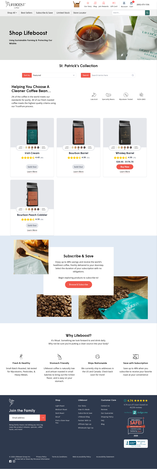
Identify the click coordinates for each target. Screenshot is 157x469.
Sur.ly (139, 431)
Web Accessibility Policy (82, 457)
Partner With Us (84, 420)
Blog (103, 424)
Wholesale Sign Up (85, 428)
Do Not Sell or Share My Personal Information (32, 459)
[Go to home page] (16, 4)
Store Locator (79, 12)
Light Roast (59, 406)
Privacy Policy (41, 457)
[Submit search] (133, 75)
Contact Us (105, 406)
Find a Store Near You (62, 421)
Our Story (82, 406)
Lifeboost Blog (84, 417)
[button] (132, 4)
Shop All (11, 12)
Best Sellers (26, 12)
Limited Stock (63, 12)
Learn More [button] (32, 171)
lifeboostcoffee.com (137, 426)
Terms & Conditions (59, 457)
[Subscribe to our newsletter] (43, 418)
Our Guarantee (107, 413)
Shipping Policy (107, 417)
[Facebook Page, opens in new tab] (10, 461)
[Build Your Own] (76, 4)
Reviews (104, 409)
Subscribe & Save (44, 12)
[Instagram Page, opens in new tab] (14, 461)
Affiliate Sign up (84, 424)
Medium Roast (61, 409)
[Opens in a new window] (136, 443)
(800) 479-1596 (143, 4)
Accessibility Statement (105, 457)
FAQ (109, 420)
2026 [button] (136, 436)
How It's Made (84, 409)
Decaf (57, 417)
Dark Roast (59, 413)
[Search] (147, 12)
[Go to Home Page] (11, 403)
